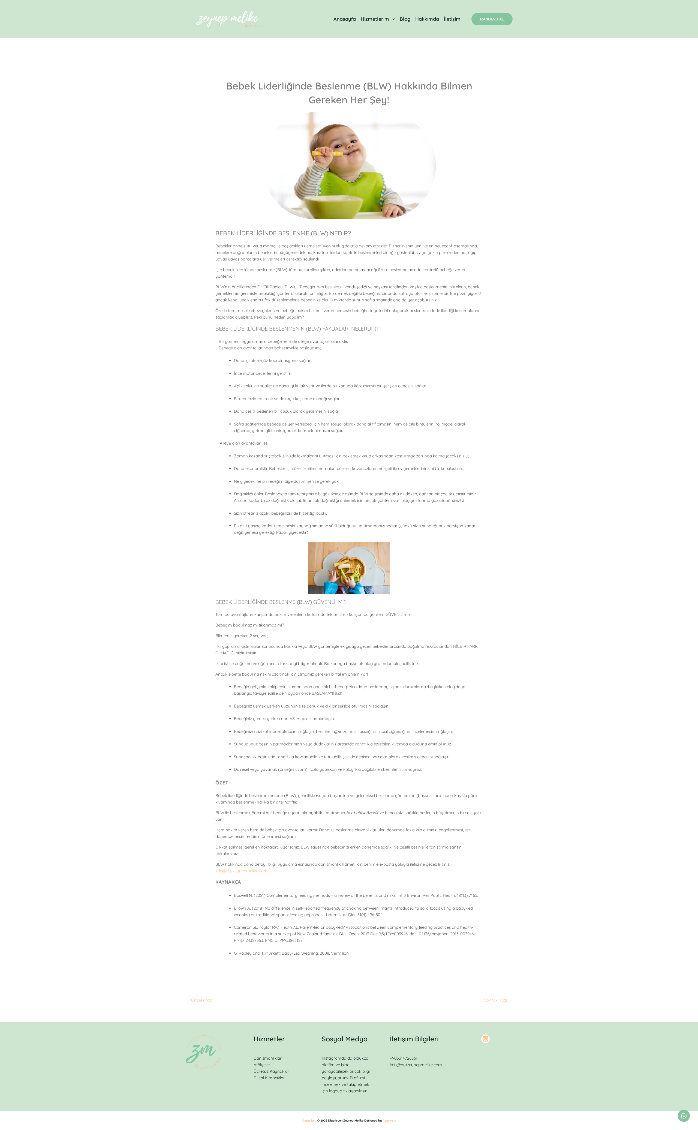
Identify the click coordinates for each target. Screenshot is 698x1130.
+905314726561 (403, 1058)
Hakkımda (427, 19)
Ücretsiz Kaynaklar (271, 1071)
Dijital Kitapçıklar (269, 1077)
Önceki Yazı (199, 1000)
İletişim (452, 19)
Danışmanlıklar (268, 1058)
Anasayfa (344, 19)
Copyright (309, 1120)
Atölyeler (262, 1064)
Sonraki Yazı (498, 1000)
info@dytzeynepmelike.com (241, 870)
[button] (392, 19)
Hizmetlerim (375, 19)
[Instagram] (485, 1039)
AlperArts (389, 1120)
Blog (405, 19)
